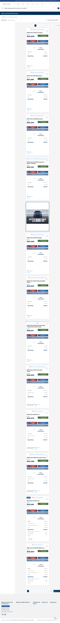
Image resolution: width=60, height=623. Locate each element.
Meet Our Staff (20, 602)
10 (54, 25)
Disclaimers (53, 602)
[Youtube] (5, 614)
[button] (46, 30)
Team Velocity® (43, 620)
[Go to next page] (56, 25)
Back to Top (56, 591)
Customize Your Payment (43, 41)
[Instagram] (2, 614)
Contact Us (6, 606)
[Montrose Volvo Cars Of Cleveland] (6, 4)
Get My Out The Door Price (43, 36)
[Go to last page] (58, 25)
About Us (27, 602)
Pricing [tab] (40, 47)
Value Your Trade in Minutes (38, 43)
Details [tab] (34, 47)
